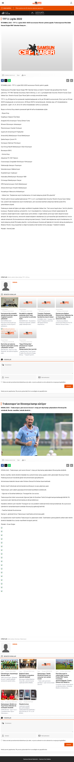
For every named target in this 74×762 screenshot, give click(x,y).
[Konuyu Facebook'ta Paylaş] (2, 80)
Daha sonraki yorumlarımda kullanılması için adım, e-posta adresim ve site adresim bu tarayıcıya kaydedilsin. (34, 382)
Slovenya (17, 639)
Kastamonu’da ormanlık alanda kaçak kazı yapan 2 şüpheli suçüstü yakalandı (9, 316)
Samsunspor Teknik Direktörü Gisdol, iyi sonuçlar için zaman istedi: (44, 676)
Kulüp (20, 277)
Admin (15, 282)
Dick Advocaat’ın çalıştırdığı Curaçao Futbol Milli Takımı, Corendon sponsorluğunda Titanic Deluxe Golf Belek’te (64, 678)
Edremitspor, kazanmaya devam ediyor (9, 674)
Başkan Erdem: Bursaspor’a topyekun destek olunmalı (26, 675)
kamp (12, 639)
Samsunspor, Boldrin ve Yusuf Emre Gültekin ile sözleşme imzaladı (8, 705)
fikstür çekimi (11, 277)
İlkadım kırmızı (24, 704)
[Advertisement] (37, 252)
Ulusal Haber (4, 309)
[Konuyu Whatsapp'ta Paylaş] (9, 80)
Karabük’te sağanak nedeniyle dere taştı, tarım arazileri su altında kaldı (27, 316)
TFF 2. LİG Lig (25, 277)
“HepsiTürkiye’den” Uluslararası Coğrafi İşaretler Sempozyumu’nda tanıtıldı (28, 346)
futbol (16, 277)
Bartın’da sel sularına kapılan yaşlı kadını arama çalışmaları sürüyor (9, 345)
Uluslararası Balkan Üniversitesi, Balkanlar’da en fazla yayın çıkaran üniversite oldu (64, 316)
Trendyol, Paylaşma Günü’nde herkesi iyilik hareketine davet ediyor (45, 315)
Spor (2, 671)
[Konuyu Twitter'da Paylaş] (5, 80)
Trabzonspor (23, 639)
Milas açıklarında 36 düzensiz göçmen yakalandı (29, 8)
